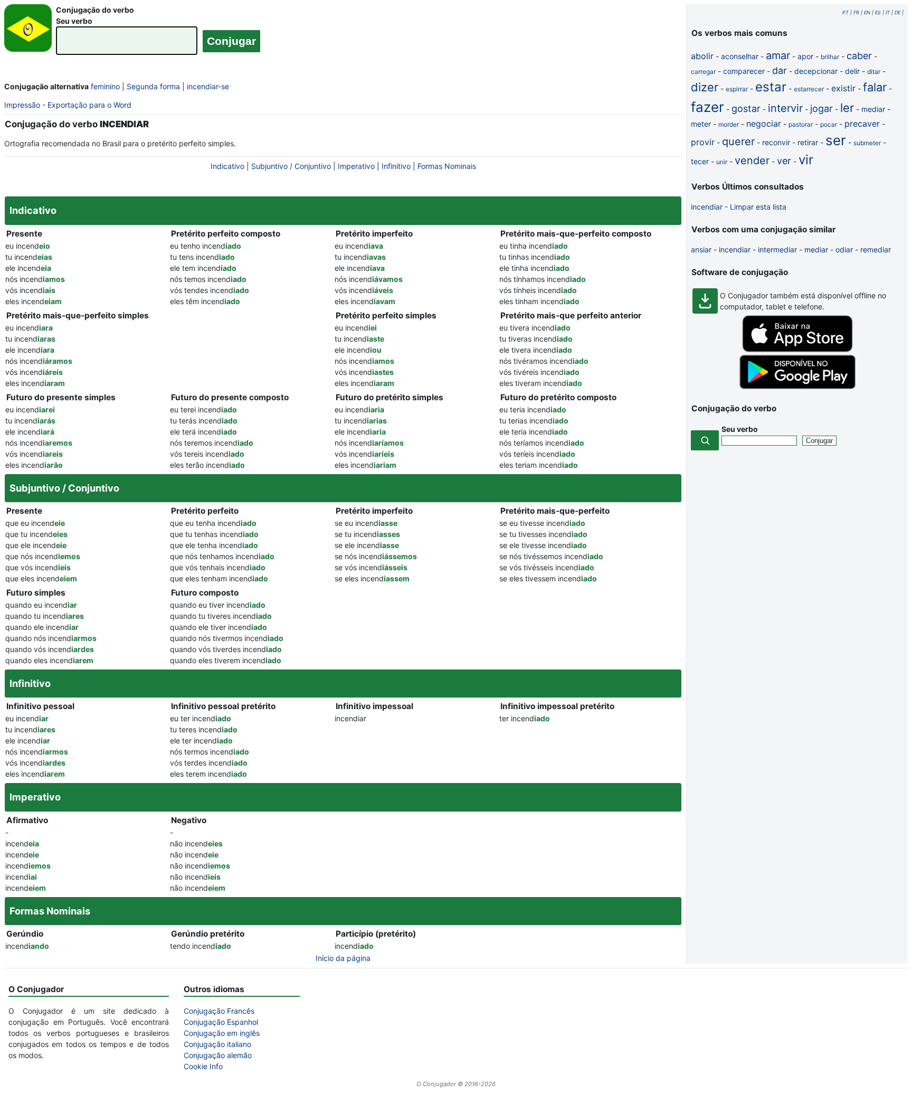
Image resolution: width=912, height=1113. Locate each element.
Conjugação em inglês (222, 1033)
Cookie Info (203, 1066)
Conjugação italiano (217, 1044)
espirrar (737, 89)
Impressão (22, 104)
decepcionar (816, 71)
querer (738, 141)
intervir (785, 108)
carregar (703, 72)
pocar (828, 124)
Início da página (343, 958)
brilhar (830, 57)
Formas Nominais (446, 166)
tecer (700, 161)
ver (784, 160)
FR (856, 12)
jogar (821, 108)
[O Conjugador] (28, 31)
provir (703, 142)
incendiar (707, 206)
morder (728, 124)
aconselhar (739, 56)
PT (845, 12)
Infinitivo (396, 166)
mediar (873, 109)
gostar (746, 108)
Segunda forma (153, 86)
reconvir (776, 142)
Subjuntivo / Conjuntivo (291, 166)
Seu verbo (74, 20)
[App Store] (797, 349)
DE (897, 12)
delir (852, 71)
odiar (844, 249)
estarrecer (809, 89)
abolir (702, 56)
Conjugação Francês (219, 1010)
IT (888, 12)
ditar (873, 72)
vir (806, 159)
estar (770, 87)
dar (779, 70)
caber (859, 55)
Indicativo (227, 166)
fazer (707, 107)
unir (721, 162)
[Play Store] (797, 386)
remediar (875, 249)
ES (878, 12)
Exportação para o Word (89, 104)
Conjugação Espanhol (221, 1021)
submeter (867, 143)
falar (875, 87)
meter (701, 123)
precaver (862, 123)
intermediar (777, 249)
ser (835, 140)
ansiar (701, 249)
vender (752, 160)
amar (778, 55)
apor (805, 56)
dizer (704, 87)
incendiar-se (208, 86)
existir (843, 88)
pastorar (800, 124)
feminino (105, 86)
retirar (807, 142)
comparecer (744, 71)
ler (847, 108)
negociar (763, 123)
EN (867, 12)
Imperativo (356, 166)
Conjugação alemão (218, 1055)
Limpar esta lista (758, 206)
